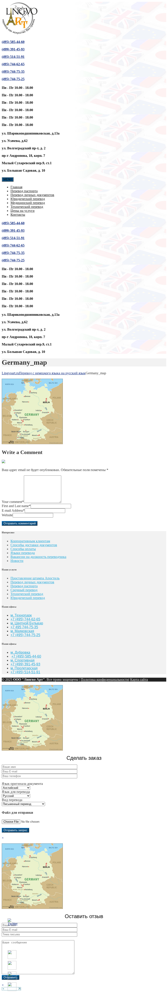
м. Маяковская (22, 631)
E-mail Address (13, 510)
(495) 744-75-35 (13, 71)
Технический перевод (26, 207)
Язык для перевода (16, 792)
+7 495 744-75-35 (24, 627)
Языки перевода (22, 553)
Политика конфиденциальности (105, 679)
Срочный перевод (23, 590)
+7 (12, 635)
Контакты (17, 214)
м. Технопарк (21, 615)
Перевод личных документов (32, 195)
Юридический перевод (27, 199)
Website (7, 515)
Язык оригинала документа (22, 784)
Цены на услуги (22, 210)
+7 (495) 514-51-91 (25, 672)
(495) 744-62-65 (13, 64)
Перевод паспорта (24, 191)
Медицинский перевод (27, 203)
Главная (16, 187)
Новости (16, 561)
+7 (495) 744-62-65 (25, 619)
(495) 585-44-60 (13, 42)
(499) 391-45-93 (13, 49)
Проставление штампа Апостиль (35, 578)
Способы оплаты (23, 549)
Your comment (13, 502)
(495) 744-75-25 (13, 79)
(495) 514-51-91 (13, 57)
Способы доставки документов (33, 545)
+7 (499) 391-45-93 (25, 664)
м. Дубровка (20, 652)
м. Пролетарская (24, 668)
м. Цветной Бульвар (26, 623)
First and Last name (16, 506)
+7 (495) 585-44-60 (26, 656)
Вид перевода (12, 800)
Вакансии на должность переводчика (38, 557)
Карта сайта (139, 679)
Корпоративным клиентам (30, 541)
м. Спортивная (22, 660)
